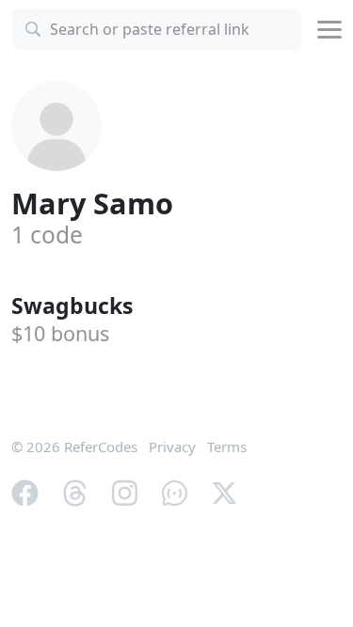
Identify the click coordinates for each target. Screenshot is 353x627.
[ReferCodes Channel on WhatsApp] (174, 491)
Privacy (172, 446)
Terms (227, 446)
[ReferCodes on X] (224, 491)
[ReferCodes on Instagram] (124, 491)
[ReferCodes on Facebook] (25, 491)
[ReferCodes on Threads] (74, 491)
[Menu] (329, 29)
